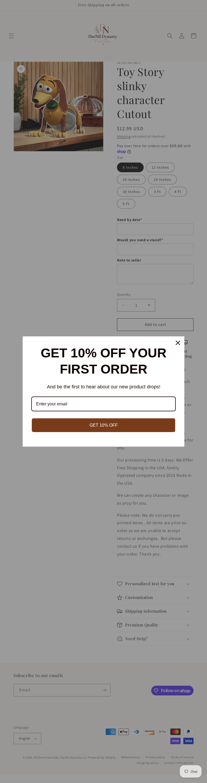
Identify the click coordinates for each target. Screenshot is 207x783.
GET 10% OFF (103, 425)
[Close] (177, 342)
